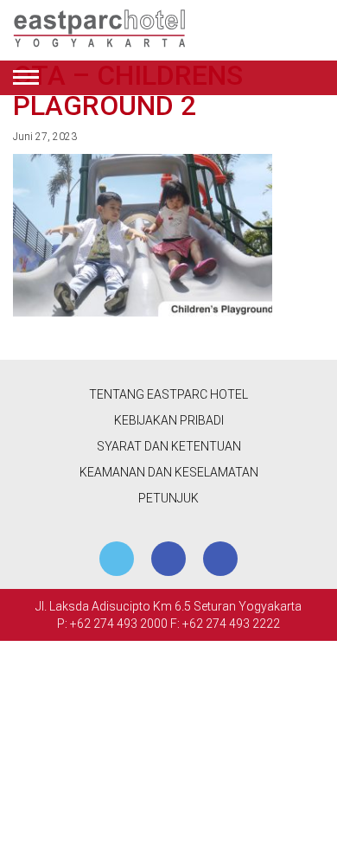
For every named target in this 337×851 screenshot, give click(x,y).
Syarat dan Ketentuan (169, 446)
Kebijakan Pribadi (169, 420)
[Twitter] (116, 558)
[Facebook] (168, 558)
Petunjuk (168, 498)
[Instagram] (220, 558)
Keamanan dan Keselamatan (168, 472)
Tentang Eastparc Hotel (168, 394)
